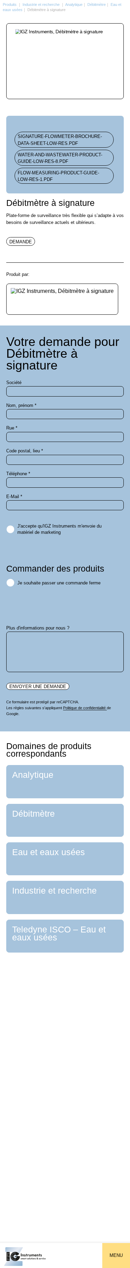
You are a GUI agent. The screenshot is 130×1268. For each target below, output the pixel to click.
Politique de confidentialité (85, 708)
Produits (10, 4)
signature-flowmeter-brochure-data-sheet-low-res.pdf (60, 140)
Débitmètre (96, 4)
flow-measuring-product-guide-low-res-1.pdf (58, 176)
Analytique (74, 4)
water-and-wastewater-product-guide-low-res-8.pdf (60, 158)
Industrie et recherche (41, 4)
